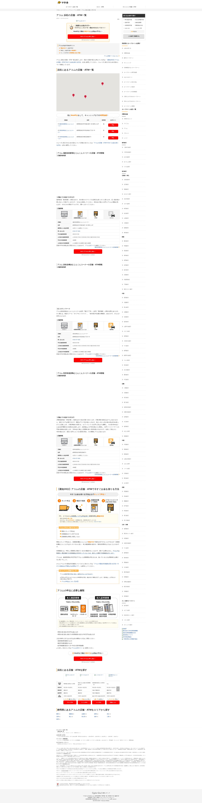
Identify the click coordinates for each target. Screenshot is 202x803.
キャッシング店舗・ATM (129, 7)
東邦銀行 (126, 232)
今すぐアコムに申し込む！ (88, 36)
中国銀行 (126, 444)
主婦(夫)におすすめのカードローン (64, 743)
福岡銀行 (126, 528)
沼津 (57, 716)
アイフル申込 (84, 702)
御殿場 (71, 714)
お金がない (116, 736)
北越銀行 (126, 302)
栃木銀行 (126, 270)
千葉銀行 (126, 284)
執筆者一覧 (111, 796)
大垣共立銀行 (127, 341)
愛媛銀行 (126, 501)
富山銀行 (126, 307)
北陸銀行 (126, 317)
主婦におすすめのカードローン (132, 96)
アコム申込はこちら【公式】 (70, 581)
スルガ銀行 (127, 360)
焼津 (57, 719)
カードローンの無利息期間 (63, 740)
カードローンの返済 (129, 87)
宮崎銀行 (126, 577)
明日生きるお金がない (83, 736)
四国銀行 (126, 491)
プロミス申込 (70, 702)
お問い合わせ (113, 799)
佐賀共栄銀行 (127, 543)
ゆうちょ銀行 (127, 162)
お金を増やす (91, 736)
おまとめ (127, 28)
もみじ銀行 (127, 463)
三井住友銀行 (127, 152)
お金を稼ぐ (110, 736)
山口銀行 (126, 483)
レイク (126, 138)
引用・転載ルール (97, 797)
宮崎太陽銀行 (127, 581)
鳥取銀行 (126, 454)
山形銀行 (126, 218)
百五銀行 (126, 397)
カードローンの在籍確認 (130, 91)
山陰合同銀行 (127, 459)
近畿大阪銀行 (127, 412)
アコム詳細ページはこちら (111, 56)
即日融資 (111, 740)
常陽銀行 (126, 246)
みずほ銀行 (127, 157)
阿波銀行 (126, 510)
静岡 (95, 714)
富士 (70, 716)
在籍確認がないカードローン (131, 67)
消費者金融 (127, 53)
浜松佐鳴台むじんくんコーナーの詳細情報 (107, 356)
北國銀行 (126, 312)
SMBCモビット (128, 118)
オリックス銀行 (128, 625)
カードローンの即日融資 (130, 72)
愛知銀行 (126, 374)
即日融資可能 (128, 19)
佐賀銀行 (126, 538)
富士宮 (84, 716)
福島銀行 (126, 228)
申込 (113, 125)
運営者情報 (98, 796)
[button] (85, 97)
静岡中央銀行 (127, 355)
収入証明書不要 (139, 19)
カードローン (64, 10)
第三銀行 (126, 402)
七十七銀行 (127, 203)
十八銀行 (126, 548)
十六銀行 (126, 346)
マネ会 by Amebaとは (88, 796)
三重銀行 (126, 388)
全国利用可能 (128, 25)
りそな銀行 (127, 166)
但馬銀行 (126, 417)
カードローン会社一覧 (72, 7)
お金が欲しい (104, 736)
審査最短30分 (139, 25)
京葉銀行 (126, 274)
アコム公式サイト (77, 648)
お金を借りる (127, 48)
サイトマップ (105, 799)
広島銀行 (126, 473)
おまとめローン (128, 77)
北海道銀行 (127, 179)
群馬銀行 (126, 260)
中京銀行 (126, 379)
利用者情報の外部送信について (93, 799)
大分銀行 (126, 567)
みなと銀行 (127, 431)
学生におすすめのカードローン (132, 101)
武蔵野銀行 (127, 279)
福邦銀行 (126, 426)
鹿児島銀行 (127, 572)
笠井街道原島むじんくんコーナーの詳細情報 (106, 474)
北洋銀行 (126, 184)
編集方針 (117, 796)
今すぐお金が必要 (73, 736)
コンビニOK (138, 28)
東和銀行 (126, 255)
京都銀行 (126, 392)
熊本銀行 (126, 557)
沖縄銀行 (126, 591)
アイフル (126, 123)
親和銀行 (126, 553)
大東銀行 (126, 223)
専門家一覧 (104, 796)
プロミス (126, 133)
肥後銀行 (126, 562)
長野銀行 (126, 336)
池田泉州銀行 (127, 407)
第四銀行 (126, 297)
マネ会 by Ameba (64, 770)
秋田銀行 (126, 208)
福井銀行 (126, 321)
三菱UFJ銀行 (127, 147)
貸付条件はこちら (67, 753)
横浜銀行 (126, 241)
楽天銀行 (126, 605)
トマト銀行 (127, 468)
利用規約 (90, 797)
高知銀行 (126, 496)
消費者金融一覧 (60, 731)
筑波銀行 (126, 250)
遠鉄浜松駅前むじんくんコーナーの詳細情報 (106, 247)
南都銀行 (126, 436)
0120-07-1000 (76, 231)
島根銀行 (126, 449)
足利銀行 (126, 265)
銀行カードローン (128, 58)
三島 (108, 716)
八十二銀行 (127, 331)
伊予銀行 (126, 506)
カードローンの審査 (129, 106)
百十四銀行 (127, 520)
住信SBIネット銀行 (129, 615)
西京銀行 (126, 478)
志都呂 (84, 714)
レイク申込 (98, 702)
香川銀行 (126, 515)
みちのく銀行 (127, 194)
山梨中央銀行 (127, 326)
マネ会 (57, 10)
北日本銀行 (127, 199)
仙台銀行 (126, 213)
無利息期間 (138, 22)
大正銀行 (126, 421)
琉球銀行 (126, 596)
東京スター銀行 (128, 289)
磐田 (57, 714)
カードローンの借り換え (130, 82)
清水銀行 (126, 365)
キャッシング (127, 62)
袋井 (95, 716)
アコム (70, 10)
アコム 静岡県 (77, 10)
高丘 (108, 714)
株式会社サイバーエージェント (87, 785)
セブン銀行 (127, 610)
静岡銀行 (126, 350)
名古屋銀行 (127, 370)
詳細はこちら (113, 702)
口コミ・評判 (100, 7)
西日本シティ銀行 (128, 533)
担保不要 (127, 22)
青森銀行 (126, 189)
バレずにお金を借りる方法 (63, 736)
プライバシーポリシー (108, 797)
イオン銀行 (127, 620)
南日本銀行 (127, 586)
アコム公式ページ (90, 245)
